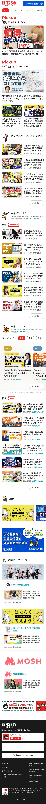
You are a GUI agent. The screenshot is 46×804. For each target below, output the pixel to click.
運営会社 (5, 764)
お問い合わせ (33, 781)
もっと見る (35, 203)
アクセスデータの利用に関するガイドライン (12, 776)
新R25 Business (32, 219)
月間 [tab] (39, 338)
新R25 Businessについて (36, 765)
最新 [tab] (21, 338)
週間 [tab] (30, 338)
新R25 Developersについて (36, 776)
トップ (5, 10)
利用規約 (5, 767)
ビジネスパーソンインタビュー (22, 10)
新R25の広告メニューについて (36, 770)
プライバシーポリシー (9, 771)
